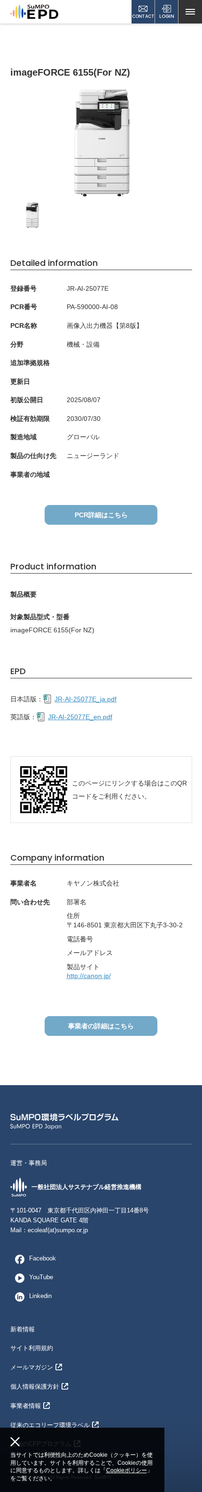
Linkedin (40, 1295)
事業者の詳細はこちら (101, 1026)
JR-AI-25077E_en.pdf (80, 717)
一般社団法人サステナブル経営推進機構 (86, 1186)
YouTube (41, 1277)
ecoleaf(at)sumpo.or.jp (58, 1230)
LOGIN (166, 16)
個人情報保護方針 (34, 1386)
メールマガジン (31, 1367)
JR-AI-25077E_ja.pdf (85, 699)
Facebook (42, 1258)
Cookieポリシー (126, 1470)
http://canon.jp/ (89, 975)
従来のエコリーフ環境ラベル (50, 1425)
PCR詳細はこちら (101, 515)
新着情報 (22, 1329)
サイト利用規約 (31, 1348)
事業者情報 (25, 1405)
